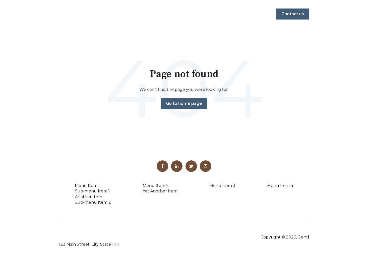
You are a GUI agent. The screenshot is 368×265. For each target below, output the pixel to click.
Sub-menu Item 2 (93, 202)
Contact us (292, 14)
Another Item (88, 196)
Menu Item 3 (222, 185)
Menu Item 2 (156, 185)
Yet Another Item (160, 191)
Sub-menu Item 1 (92, 191)
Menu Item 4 (280, 185)
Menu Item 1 (87, 185)
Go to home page (184, 103)
